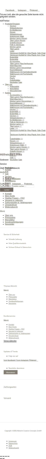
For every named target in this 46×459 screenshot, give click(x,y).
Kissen (8, 183)
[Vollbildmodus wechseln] (3, 456)
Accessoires (10, 181)
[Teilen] (6, 456)
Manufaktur (10, 220)
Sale (13, 158)
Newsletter (9, 224)
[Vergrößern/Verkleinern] (1, 456)
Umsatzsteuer (11, 205)
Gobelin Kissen (17, 151)
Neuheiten (14, 160)
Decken (8, 176)
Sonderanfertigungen (14, 222)
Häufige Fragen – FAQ (15, 198)
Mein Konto (10, 196)
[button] (23, 172)
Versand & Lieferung (14, 200)
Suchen (6, 190)
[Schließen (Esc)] (8, 456)
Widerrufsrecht (11, 207)
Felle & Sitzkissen (13, 179)
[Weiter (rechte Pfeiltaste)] (3, 458)
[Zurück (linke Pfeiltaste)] (1, 458)
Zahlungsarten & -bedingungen (18, 203)
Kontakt (8, 194)
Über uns (9, 215)
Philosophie (10, 218)
